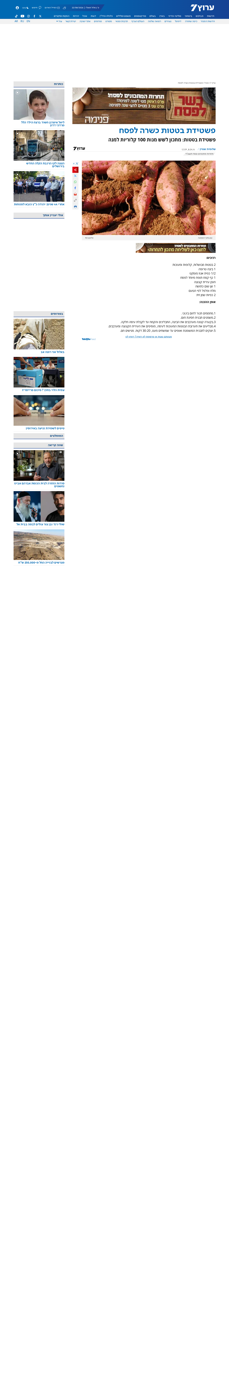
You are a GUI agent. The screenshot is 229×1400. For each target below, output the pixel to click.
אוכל (84, 16)
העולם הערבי (137, 21)
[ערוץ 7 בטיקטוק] (16, 16)
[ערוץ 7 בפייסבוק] (34, 16)
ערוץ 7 (213, 83)
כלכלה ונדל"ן (106, 16)
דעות (93, 16)
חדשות (210, 16)
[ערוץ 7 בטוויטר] (40, 16)
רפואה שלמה (154, 21)
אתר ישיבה (85, 21)
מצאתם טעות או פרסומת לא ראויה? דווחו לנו (148, 336)
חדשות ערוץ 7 (200, 9)
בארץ (162, 16)
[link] (39, 124)
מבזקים (199, 16)
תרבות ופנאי (121, 21)
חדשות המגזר (208, 21)
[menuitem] (211, 16)
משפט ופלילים (123, 16)
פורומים (98, 21)
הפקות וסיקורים (61, 16)
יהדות (76, 16)
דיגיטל (178, 21)
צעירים (168, 21)
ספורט (108, 21)
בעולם (153, 16)
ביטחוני (188, 16)
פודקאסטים (140, 16)
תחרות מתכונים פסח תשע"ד (199, 154)
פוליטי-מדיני (174, 16)
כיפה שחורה (191, 21)
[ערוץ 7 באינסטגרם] (28, 16)
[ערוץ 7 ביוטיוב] (22, 16)
